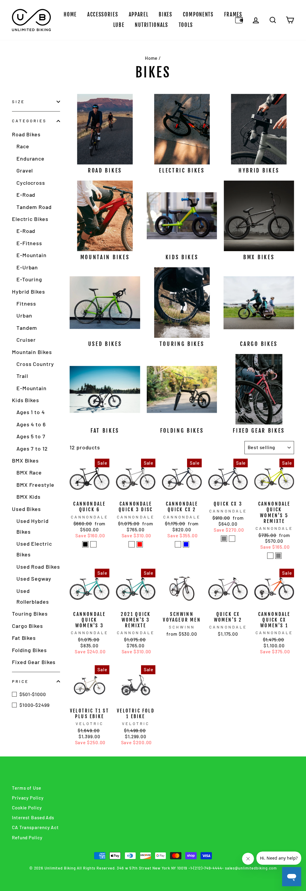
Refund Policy (27, 837)
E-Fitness (29, 243)
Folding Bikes (29, 650)
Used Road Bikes (38, 566)
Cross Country (35, 364)
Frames (233, 14)
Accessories (102, 14)
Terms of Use (26, 788)
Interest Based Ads (33, 817)
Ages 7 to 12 (32, 448)
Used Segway (33, 578)
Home (70, 14)
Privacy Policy (28, 797)
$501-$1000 (32, 694)
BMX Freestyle (35, 484)
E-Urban (27, 267)
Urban (24, 315)
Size (18, 101)
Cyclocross (30, 182)
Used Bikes (26, 509)
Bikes (165, 14)
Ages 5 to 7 (30, 436)
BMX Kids (28, 496)
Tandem (26, 327)
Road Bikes (26, 134)
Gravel (24, 170)
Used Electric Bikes (34, 549)
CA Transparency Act (35, 827)
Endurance (30, 158)
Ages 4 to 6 (31, 424)
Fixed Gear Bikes (34, 662)
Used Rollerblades (32, 596)
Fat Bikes (24, 637)
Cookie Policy (27, 807)
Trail (22, 376)
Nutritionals (151, 25)
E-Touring (29, 279)
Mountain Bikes (32, 352)
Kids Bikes (25, 400)
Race (22, 146)
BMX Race (29, 472)
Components (198, 14)
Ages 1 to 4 (30, 412)
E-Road (25, 194)
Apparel (139, 14)
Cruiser (26, 339)
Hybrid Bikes (28, 291)
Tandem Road (34, 207)
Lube (119, 25)
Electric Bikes (30, 219)
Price (20, 681)
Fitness (26, 303)
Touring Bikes (30, 613)
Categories (29, 120)
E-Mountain (31, 255)
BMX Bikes (25, 460)
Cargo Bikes (27, 626)
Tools (186, 25)
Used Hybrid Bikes (32, 526)
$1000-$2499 (34, 705)
